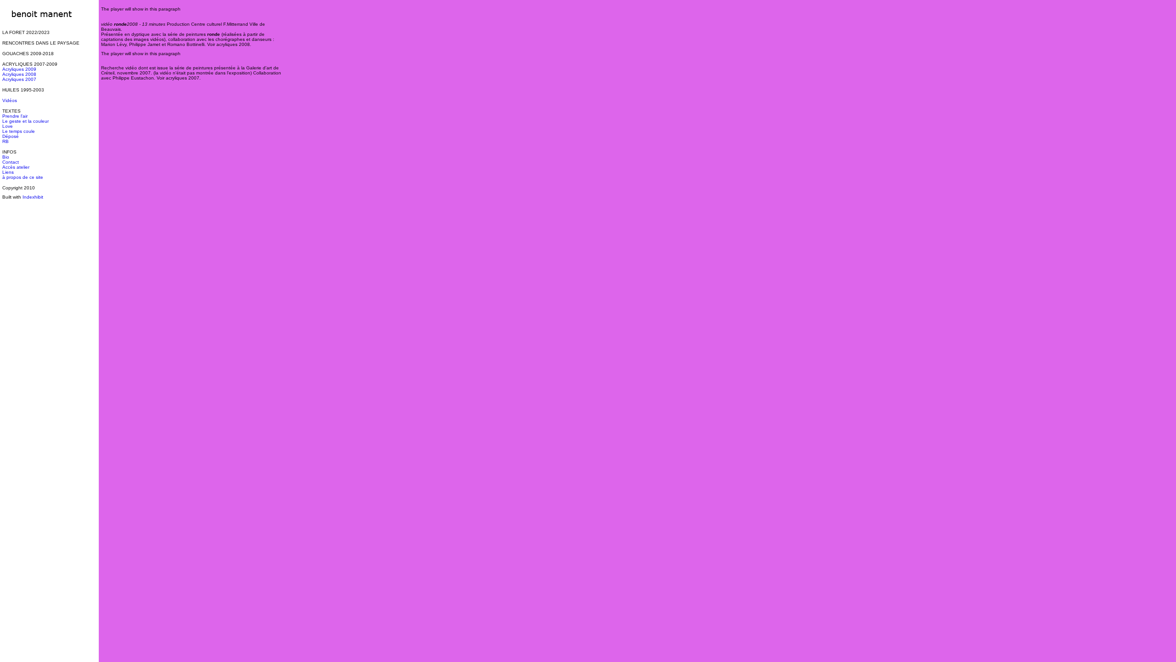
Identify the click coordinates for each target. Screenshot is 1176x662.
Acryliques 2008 (19, 74)
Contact (10, 162)
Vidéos (9, 100)
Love (7, 126)
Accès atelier (15, 167)
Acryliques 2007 (19, 79)
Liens (8, 172)
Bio (5, 157)
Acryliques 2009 (19, 69)
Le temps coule (18, 131)
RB (5, 141)
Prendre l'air (15, 116)
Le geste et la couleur (25, 121)
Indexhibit (33, 197)
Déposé (10, 136)
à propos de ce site (22, 177)
